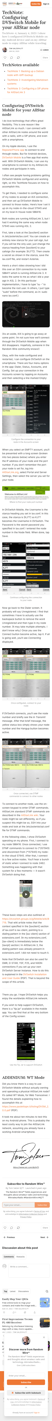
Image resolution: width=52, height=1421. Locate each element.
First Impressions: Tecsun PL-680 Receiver (17, 1321)
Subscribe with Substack (28, 1392)
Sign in (46, 4)
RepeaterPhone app (13, 149)
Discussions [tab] (23, 1291)
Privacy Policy (34, 1404)
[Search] (47, 1291)
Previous (11, 1237)
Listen (46, 50)
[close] (44, 1337)
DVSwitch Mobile (11, 157)
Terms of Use (39, 1211)
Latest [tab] (13, 1291)
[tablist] (14, 1256)
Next (42, 1237)
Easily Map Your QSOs (15, 1299)
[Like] (5, 57)
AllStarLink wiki (29, 815)
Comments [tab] (9, 1256)
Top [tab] (5, 1291)
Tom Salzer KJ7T (16, 48)
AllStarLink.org (10, 472)
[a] (26, 314)
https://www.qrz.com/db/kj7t (26, 1167)
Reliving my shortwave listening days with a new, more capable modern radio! (17, 1327)
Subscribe (36, 4)
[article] (26, 1305)
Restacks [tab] (21, 1256)
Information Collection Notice (31, 1214)
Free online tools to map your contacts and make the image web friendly (18, 1304)
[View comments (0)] (11, 57)
